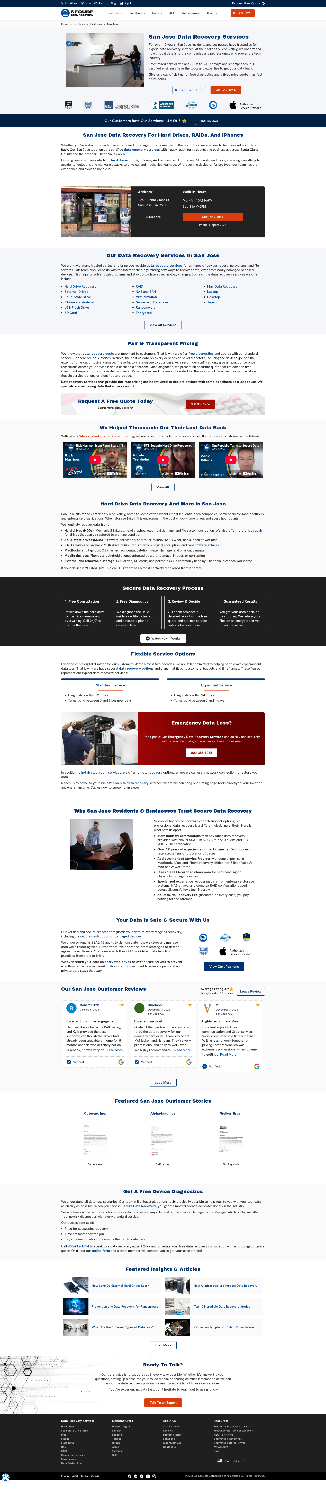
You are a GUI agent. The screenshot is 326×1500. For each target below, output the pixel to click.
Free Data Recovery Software (231, 1426)
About (210, 13)
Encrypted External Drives (229, 1443)
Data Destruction (71, 1463)
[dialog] (6, 1477)
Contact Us (169, 1447)
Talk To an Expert (163, 1402)
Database (160, 302)
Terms (84, 1475)
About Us (169, 1421)
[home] (78, 13)
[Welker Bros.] (231, 1140)
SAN (152, 291)
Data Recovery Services (78, 1421)
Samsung (117, 1451)
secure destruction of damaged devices (111, 936)
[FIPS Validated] (88, 105)
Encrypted (144, 313)
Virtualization (146, 297)
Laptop (212, 291)
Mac (63, 1434)
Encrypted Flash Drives (228, 1439)
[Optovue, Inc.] (95, 1140)
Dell (114, 1455)
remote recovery (149, 772)
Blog (216, 1451)
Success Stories (172, 1434)
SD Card (71, 313)
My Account (221, 1447)
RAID (171, 13)
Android (88, 302)
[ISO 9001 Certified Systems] (213, 105)
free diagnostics (201, 353)
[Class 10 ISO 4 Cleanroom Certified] (191, 105)
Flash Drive (68, 1443)
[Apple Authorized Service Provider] (245, 105)
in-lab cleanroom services (101, 772)
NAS (139, 291)
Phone (155, 13)
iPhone (70, 302)
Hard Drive (135, 13)
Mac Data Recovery (222, 286)
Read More (114, 1050)
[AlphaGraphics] (163, 1140)
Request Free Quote (246, 3)
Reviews (168, 1430)
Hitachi (116, 1443)
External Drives (76, 291)
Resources (221, 1421)
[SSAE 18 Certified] (68, 105)
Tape (211, 302)
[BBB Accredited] (162, 105)
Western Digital (121, 1426)
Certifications (171, 1426)
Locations (169, 1439)
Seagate (117, 1434)
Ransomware (191, 13)
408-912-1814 (78, 1246)
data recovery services (142, 149)
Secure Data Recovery (139, 1206)
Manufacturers (122, 1421)
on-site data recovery (132, 783)
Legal (75, 1475)
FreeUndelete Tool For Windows (233, 1430)
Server (141, 302)
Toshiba (117, 1439)
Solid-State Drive (78, 297)
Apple (115, 1447)
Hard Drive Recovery (80, 286)
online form (101, 1250)
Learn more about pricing (115, 408)
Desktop (213, 297)
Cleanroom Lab (172, 1443)
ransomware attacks (203, 545)
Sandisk (116, 1430)
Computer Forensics (73, 1455)
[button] (114, 13)
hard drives (120, 160)
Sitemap (94, 1475)
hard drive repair (249, 530)
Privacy (65, 1475)
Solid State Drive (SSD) (74, 1430)
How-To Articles (223, 1434)
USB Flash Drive (77, 307)
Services (113, 13)
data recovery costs (98, 353)
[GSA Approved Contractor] (121, 105)
